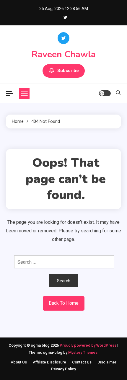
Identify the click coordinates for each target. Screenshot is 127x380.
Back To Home (64, 303)
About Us (19, 362)
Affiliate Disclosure (49, 362)
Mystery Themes (82, 352)
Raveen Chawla (64, 54)
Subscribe (68, 70)
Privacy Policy (63, 369)
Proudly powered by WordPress (88, 345)
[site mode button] (105, 93)
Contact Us (82, 362)
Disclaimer (106, 362)
